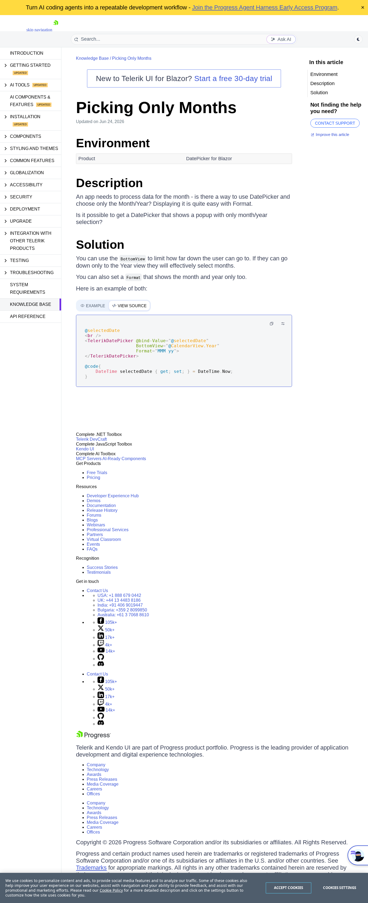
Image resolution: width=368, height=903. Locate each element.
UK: (119, 600)
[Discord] (101, 665)
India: (120, 605)
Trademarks (91, 867)
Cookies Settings (339, 887)
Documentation (101, 505)
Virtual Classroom (104, 539)
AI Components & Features (30, 101)
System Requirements (27, 288)
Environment (113, 143)
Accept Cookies (288, 887)
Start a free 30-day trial (233, 78)
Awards (94, 774)
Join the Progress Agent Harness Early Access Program (264, 7)
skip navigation (39, 29)
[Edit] (283, 323)
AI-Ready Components (124, 458)
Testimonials (99, 572)
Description (109, 183)
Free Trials (97, 472)
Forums (94, 515)
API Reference (28, 316)
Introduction (26, 53)
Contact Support (335, 123)
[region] (184, 888)
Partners (95, 534)
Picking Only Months (131, 58)
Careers (94, 789)
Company (96, 764)
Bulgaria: (122, 610)
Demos (93, 500)
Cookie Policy (111, 890)
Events (93, 544)
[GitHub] (101, 658)
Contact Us (97, 590)
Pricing (93, 477)
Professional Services (108, 529)
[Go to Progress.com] (93, 737)
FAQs (92, 549)
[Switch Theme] (358, 39)
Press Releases (102, 779)
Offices (93, 794)
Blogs (92, 520)
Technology (98, 769)
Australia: (123, 614)
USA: (119, 595)
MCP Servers (89, 458)
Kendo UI (85, 449)
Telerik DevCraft (91, 439)
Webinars (96, 525)
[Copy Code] (271, 323)
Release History (102, 510)
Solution (100, 244)
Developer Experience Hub (113, 496)
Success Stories (102, 567)
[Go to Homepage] (55, 29)
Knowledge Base (30, 304)
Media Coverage (103, 784)
